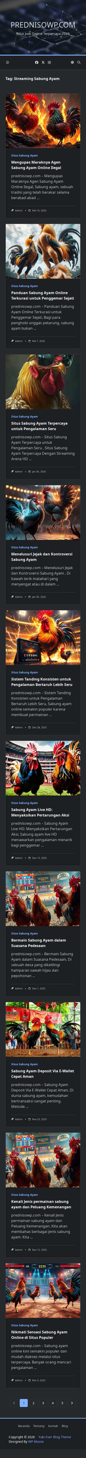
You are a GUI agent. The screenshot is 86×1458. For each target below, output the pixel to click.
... (38, 197)
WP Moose (36, 1441)
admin (18, 210)
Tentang (38, 1426)
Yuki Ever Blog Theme (55, 1437)
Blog (65, 1426)
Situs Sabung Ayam (24, 155)
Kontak (53, 1426)
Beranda (24, 1426)
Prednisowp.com (43, 25)
